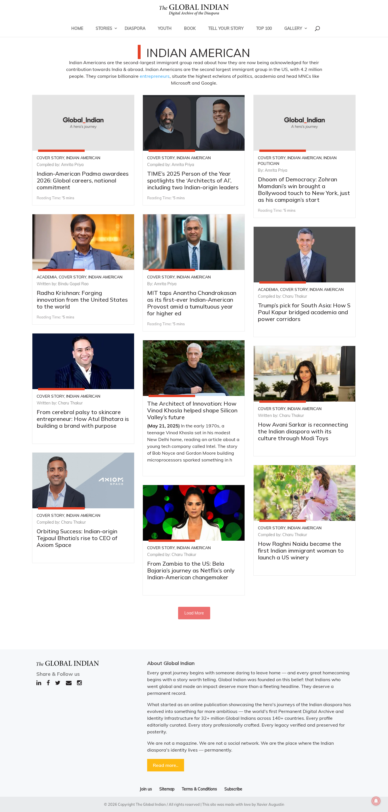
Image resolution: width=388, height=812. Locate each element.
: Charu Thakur (293, 296)
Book (190, 28)
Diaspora (135, 28)
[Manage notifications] (376, 800)
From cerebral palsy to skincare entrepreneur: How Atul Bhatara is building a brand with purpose (83, 418)
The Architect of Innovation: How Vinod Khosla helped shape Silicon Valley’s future (192, 410)
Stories (104, 28)
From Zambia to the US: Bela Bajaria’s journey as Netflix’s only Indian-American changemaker (191, 570)
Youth (165, 28)
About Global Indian (171, 663)
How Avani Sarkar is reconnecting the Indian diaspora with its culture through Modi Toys (303, 431)
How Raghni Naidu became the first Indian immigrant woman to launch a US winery (301, 550)
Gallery (293, 28)
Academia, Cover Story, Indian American (79, 277)
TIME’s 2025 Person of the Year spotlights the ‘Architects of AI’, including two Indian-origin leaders (193, 180)
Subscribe (233, 789)
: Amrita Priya (71, 164)
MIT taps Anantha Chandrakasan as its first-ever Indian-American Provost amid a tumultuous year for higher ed (191, 303)
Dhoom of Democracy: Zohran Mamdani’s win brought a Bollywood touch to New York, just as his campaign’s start (304, 189)
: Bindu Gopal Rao (72, 283)
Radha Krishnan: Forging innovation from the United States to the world (82, 299)
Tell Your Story (226, 28)
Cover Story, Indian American (68, 157)
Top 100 (264, 28)
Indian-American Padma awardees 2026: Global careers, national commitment (83, 180)
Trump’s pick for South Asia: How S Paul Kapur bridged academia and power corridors (304, 312)
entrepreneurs (155, 76)
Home (77, 28)
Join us (146, 789)
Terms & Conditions (199, 789)
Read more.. (165, 765)
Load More (194, 613)
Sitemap (166, 789)
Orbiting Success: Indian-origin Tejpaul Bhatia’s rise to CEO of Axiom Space (77, 538)
